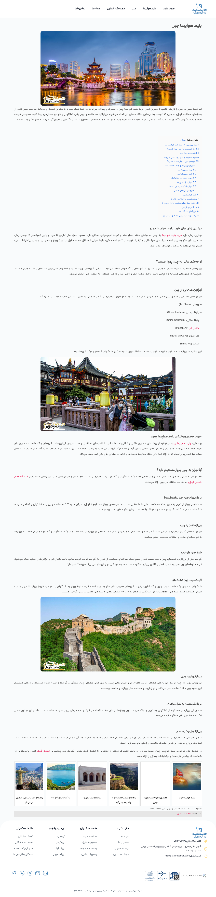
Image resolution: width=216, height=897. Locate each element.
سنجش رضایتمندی (23, 848)
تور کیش (60, 842)
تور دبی (61, 836)
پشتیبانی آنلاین (89, 854)
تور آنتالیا (60, 848)
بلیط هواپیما (149, 9)
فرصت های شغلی (24, 842)
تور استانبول (59, 854)
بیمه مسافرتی (121, 848)
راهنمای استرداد (88, 848)
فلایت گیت (168, 9)
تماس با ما (80, 9)
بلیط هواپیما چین (181, 443)
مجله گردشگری (116, 9)
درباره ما (96, 9)
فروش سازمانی (25, 836)
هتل (133, 9)
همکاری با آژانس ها (23, 854)
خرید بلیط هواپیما (172, 235)
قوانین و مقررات (89, 842)
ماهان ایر (194, 328)
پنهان (183, 140)
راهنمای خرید (90, 836)
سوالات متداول (121, 854)
